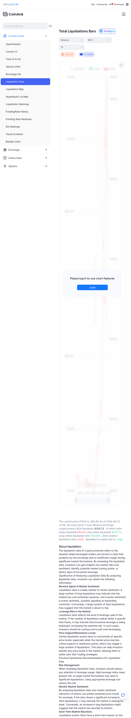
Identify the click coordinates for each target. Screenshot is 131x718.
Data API (69, 54)
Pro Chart (88, 54)
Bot (93, 4)
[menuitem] (25, 44)
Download (119, 4)
